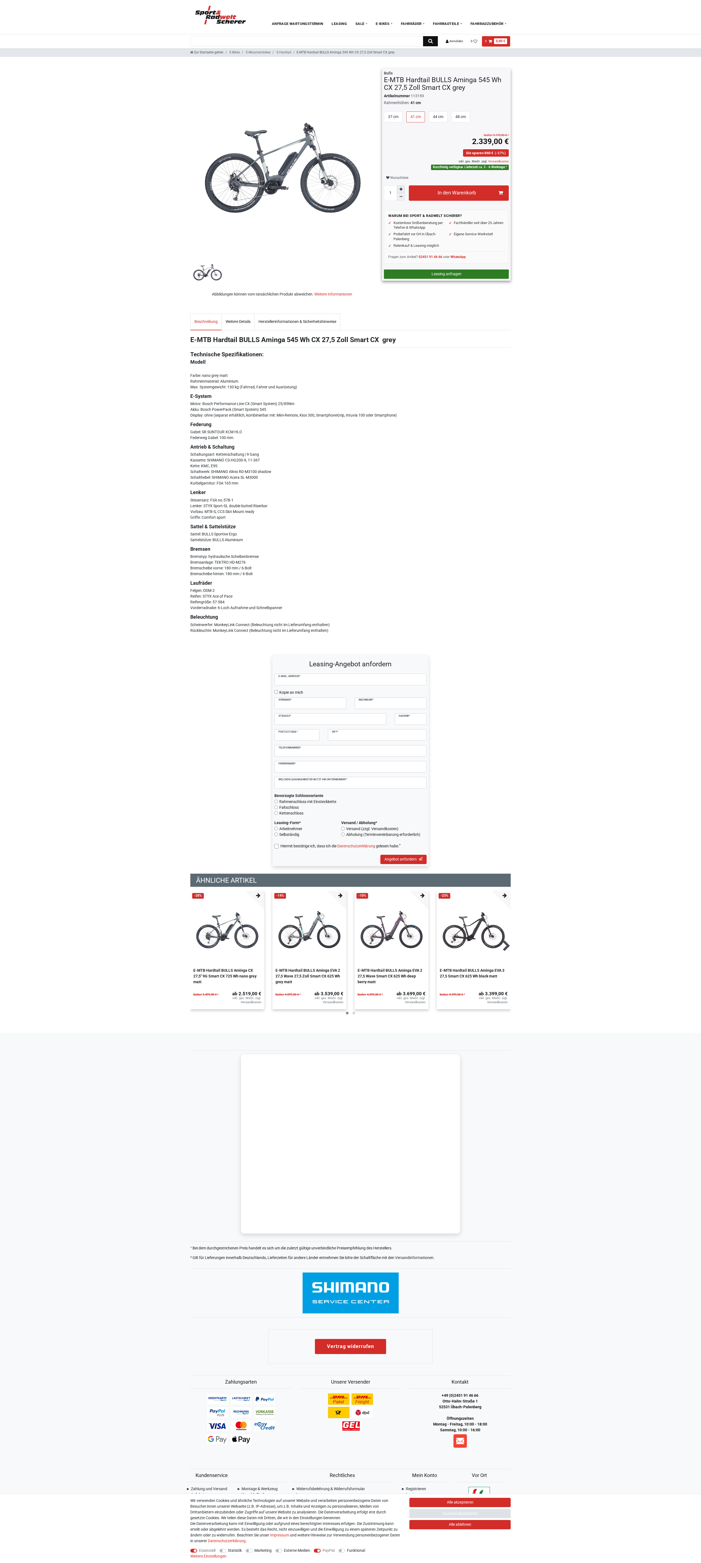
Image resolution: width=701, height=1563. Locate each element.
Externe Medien (297, 1550)
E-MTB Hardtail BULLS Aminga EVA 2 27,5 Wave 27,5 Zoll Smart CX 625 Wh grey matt (307, 976)
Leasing (339, 24)
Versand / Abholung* (359, 823)
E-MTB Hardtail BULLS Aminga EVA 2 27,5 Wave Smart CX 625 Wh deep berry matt (390, 976)
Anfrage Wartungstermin (297, 24)
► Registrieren (413, 1489)
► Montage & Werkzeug (257, 1489)
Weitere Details (238, 321)
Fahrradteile (446, 24)
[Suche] (430, 41)
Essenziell (207, 1550)
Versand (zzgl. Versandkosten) (372, 829)
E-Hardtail (283, 52)
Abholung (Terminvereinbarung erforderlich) (383, 834)
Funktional (356, 1550)
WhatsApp (458, 257)
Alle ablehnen (460, 1524)
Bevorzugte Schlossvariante (298, 795)
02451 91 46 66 (430, 257)
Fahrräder (411, 24)
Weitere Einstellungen (208, 1556)
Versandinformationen (414, 1257)
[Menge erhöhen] (401, 189)
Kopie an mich (291, 692)
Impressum (279, 1535)
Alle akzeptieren (460, 1502)
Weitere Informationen (333, 294)
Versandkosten (498, 161)
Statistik (235, 1550)
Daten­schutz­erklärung (227, 1541)
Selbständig (289, 834)
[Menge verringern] (401, 197)
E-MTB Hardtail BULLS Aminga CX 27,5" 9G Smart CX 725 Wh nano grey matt (225, 976)
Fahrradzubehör (487, 24)
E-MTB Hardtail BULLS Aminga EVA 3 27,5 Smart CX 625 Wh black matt (472, 973)
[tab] (206, 322)
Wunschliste (398, 178)
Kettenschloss (291, 813)
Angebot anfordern (400, 859)
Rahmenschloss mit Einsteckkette (307, 801)
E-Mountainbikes (258, 52)
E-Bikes (382, 24)
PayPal (329, 1550)
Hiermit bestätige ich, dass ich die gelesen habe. (340, 845)
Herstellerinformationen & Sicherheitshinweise (297, 321)
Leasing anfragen (446, 274)
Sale (359, 24)
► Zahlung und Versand (206, 1489)
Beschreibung (206, 321)
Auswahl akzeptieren (460, 1513)
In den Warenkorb (457, 193)
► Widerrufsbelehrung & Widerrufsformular (328, 1489)
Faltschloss (289, 807)
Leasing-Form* (287, 823)
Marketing (263, 1550)
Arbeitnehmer (290, 829)
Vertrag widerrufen (350, 1346)
